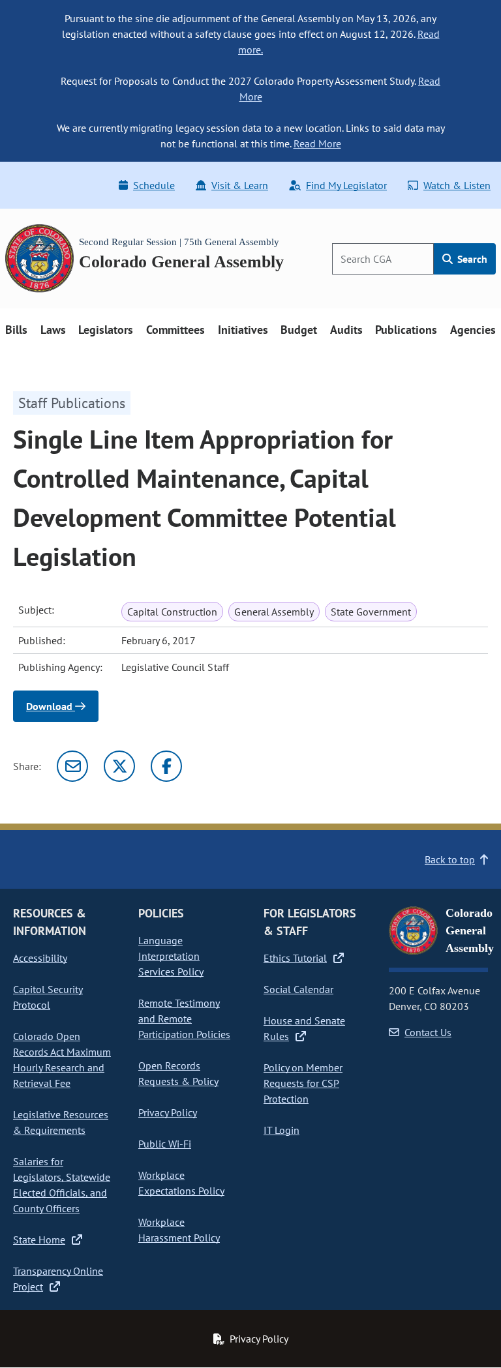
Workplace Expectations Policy (181, 1182)
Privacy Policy (167, 1112)
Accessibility (40, 957)
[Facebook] (166, 766)
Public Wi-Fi (164, 1143)
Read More (317, 143)
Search (471, 258)
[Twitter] (119, 766)
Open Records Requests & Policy (178, 1073)
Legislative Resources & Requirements (60, 1122)
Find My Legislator (346, 185)
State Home (39, 1239)
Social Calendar (298, 989)
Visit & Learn (239, 185)
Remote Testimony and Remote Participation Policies (184, 1018)
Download (50, 706)
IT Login (281, 1130)
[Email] (72, 766)
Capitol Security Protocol (48, 997)
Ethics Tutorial (295, 957)
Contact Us (427, 1032)
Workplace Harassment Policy (179, 1229)
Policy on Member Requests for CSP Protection (303, 1083)
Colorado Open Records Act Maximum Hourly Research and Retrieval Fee (62, 1060)
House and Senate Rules (304, 1028)
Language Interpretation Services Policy (171, 956)
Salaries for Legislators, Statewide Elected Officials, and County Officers (61, 1185)
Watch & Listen (457, 185)
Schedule (154, 185)
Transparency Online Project (58, 1278)
